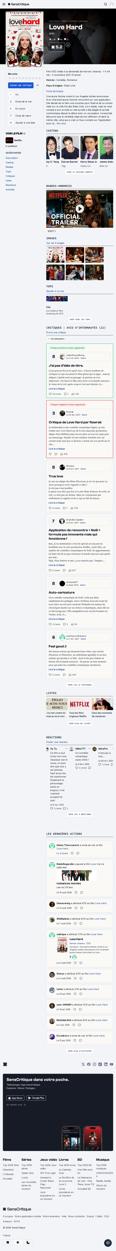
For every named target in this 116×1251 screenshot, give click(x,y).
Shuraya (70, 466)
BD (80, 1160)
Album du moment (101, 1187)
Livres (64, 1160)
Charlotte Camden (74, 520)
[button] (111, 4)
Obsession (8, 1169)
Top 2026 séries (27, 1167)
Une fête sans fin (85, 1171)
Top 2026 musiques (101, 1167)
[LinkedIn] (106, 1065)
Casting (52, 130)
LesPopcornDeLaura (76, 636)
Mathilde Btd (64, 1020)
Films (64, 21)
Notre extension (51, 1216)
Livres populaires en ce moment (66, 1192)
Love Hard (83, 21)
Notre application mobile (28, 1216)
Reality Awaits (103, 1181)
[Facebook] (89, 1065)
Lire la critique (57, 388)
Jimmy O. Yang (50, 161)
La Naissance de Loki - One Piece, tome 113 (86, 1181)
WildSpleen (63, 918)
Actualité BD (84, 1188)
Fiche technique (54, 91)
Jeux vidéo (48, 1160)
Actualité (7, 1178)
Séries (26, 1160)
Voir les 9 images (55, 243)
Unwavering (63, 903)
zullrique (61, 934)
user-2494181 (64, 1004)
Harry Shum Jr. (88, 161)
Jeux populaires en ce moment (47, 1195)
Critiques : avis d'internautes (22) (76, 327)
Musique (102, 1160)
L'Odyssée (8, 1174)
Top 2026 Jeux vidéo (48, 1167)
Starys (60, 973)
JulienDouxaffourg (75, 355)
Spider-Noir (28, 1173)
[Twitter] (83, 1065)
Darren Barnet (69, 161)
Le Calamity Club (65, 1171)
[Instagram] (94, 1065)
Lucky (25, 1177)
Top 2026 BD (85, 1165)
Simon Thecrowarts (68, 845)
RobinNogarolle (65, 864)
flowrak (70, 412)
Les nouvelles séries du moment (29, 1185)
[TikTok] (100, 1065)
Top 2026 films (11, 1165)
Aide (64, 1216)
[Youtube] (111, 1065)
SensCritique (54, 21)
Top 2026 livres (67, 1165)
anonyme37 (72, 582)
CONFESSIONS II (104, 1175)
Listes (51, 693)
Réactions (54, 737)
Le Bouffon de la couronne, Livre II (66, 1181)
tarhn (60, 989)
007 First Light (48, 1173)
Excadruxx (63, 1035)
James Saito (107, 161)
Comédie (73, 21)
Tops (49, 286)
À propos (8, 1216)
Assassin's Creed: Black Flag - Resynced (47, 1182)
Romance (72, 80)
